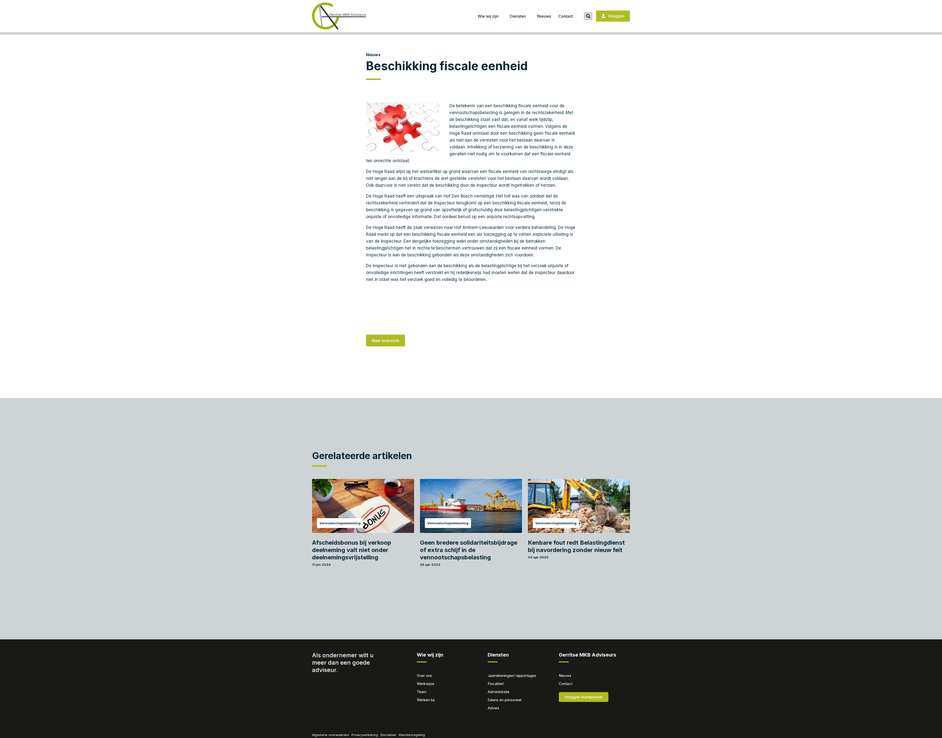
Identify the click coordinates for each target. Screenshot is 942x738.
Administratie (499, 691)
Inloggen (616, 15)
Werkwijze (425, 683)
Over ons (424, 675)
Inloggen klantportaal (583, 697)
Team (421, 691)
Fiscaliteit (496, 683)
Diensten (518, 16)
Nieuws (544, 16)
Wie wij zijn (488, 16)
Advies (493, 708)
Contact (565, 16)
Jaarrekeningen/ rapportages (512, 675)
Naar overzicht (385, 340)
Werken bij (425, 700)
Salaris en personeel (505, 700)
